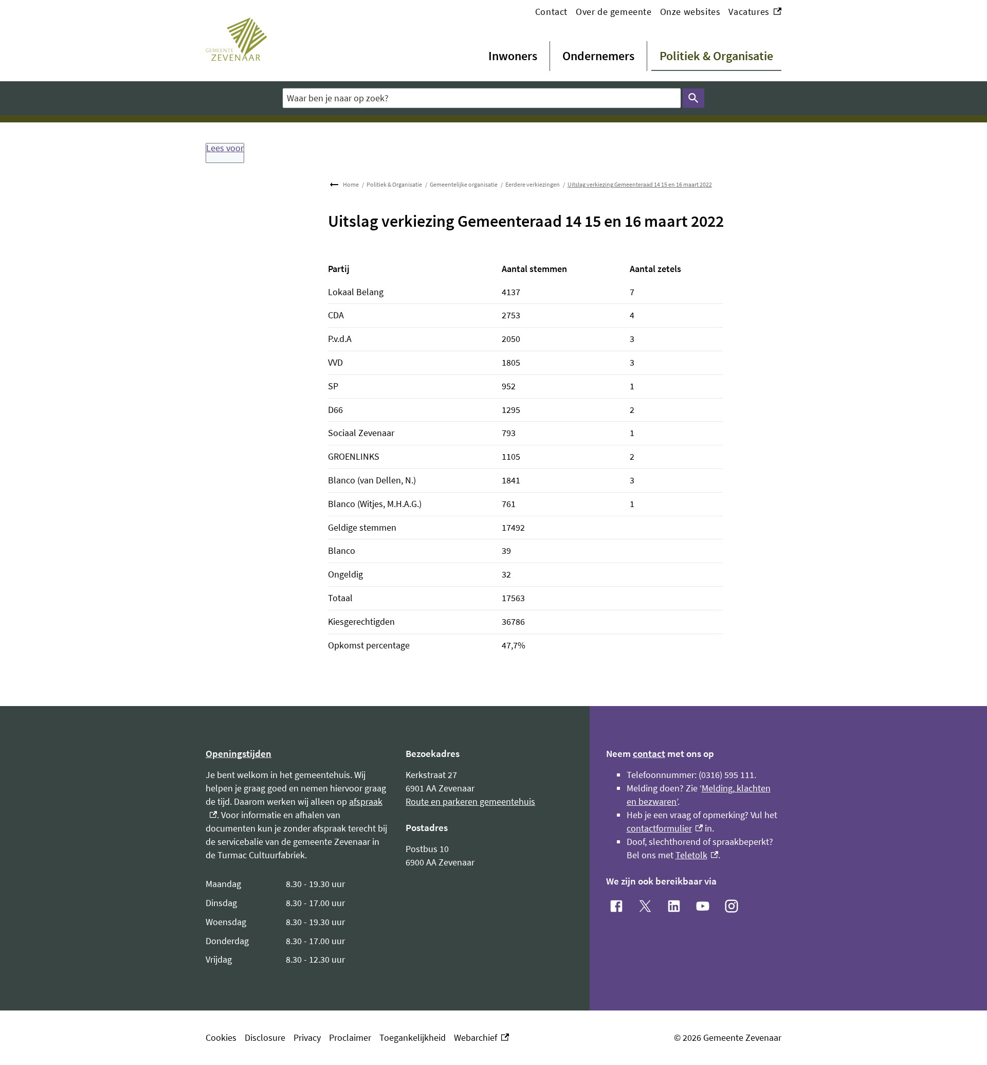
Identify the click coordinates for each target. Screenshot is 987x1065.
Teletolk (697, 855)
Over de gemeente (614, 11)
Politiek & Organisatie (716, 56)
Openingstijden (238, 753)
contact (649, 753)
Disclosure (265, 1037)
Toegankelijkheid (412, 1037)
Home (351, 184)
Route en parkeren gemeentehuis (470, 801)
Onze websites (690, 11)
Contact (551, 11)
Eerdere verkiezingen (532, 184)
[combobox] (482, 97)
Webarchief (479, 1038)
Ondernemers (598, 56)
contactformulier (665, 828)
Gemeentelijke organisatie (464, 184)
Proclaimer (350, 1037)
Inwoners (512, 56)
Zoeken (693, 98)
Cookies (221, 1037)
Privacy (307, 1037)
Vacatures (754, 12)
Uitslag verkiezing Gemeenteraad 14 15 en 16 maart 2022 (640, 184)
